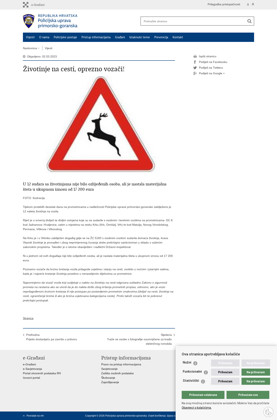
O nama (44, 37)
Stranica (28, 318)
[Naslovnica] (80, 21)
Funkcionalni (192, 371)
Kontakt (178, 37)
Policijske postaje (65, 37)
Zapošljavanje (110, 382)
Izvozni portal (31, 377)
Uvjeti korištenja (157, 415)
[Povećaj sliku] (99, 126)
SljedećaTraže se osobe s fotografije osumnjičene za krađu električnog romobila (139, 339)
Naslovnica (30, 48)
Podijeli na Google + (212, 73)
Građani (120, 37)
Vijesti (30, 37)
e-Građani (29, 364)
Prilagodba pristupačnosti (224, 4)
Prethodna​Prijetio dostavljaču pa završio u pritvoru (51, 337)
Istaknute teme (139, 37)
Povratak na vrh (35, 415)
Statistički (191, 381)
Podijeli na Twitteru (211, 67)
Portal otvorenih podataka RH (42, 373)
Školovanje (108, 377)
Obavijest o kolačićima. (197, 407)
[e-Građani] (40, 4)
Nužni (187, 362)
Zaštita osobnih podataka (117, 373)
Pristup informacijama (96, 37)
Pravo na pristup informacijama (121, 364)
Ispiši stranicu (207, 56)
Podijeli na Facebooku (213, 62)
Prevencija (161, 37)
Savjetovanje (109, 368)
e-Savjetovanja (32, 368)
